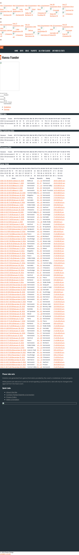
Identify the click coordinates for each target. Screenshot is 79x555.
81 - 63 (39, 292)
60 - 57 (39, 326)
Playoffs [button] (34, 51)
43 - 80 (39, 338)
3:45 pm (58, 244)
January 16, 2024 (12, 273)
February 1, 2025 (11, 205)
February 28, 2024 (13, 244)
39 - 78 (39, 340)
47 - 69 (39, 239)
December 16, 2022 (12, 357)
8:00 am (59, 181)
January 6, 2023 (12, 348)
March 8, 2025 (12, 181)
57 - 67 (39, 365)
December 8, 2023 (12, 299)
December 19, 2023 (13, 290)
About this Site (11, 392)
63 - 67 (39, 294)
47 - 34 (39, 181)
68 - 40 (39, 203)
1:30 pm (58, 229)
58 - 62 (39, 311)
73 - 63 (39, 285)
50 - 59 (39, 188)
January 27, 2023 (12, 331)
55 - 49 (39, 304)
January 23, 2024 (12, 268)
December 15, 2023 (12, 294)
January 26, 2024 (12, 265)
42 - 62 (39, 246)
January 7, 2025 (12, 219)
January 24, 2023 (12, 333)
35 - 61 (39, 328)
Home (16, 51)
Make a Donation (12, 400)
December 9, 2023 (12, 297)
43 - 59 (39, 345)
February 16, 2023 (12, 314)
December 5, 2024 (13, 241)
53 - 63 (39, 229)
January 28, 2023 (12, 328)
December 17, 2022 (12, 355)
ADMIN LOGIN (5, 554)
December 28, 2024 (13, 227)
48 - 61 (39, 343)
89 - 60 (39, 297)
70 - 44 (39, 287)
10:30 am (59, 186)
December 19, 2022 (13, 353)
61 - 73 (39, 309)
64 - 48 (39, 236)
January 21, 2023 (11, 336)
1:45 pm (58, 285)
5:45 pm (58, 203)
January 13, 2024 (12, 275)
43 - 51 (39, 280)
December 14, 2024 (13, 236)
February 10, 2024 (12, 253)
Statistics (7, 107)
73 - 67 (39, 302)
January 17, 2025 (12, 215)
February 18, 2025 (12, 195)
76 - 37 (39, 323)
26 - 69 (39, 198)
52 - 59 (39, 190)
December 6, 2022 (13, 365)
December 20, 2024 (13, 234)
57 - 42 (39, 210)
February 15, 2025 (12, 198)
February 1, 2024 (12, 261)
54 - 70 (39, 248)
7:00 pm (58, 304)
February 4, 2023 (12, 323)
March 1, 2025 (11, 190)
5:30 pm (58, 241)
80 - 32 (39, 207)
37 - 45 (39, 186)
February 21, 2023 (12, 309)
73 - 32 (39, 241)
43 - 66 (39, 275)
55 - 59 (39, 251)
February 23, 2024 (13, 246)
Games (6, 109)
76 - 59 (39, 321)
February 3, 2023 (12, 326)
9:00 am (59, 183)
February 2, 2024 (12, 258)
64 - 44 (39, 348)
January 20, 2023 (12, 338)
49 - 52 (39, 232)
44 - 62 (39, 256)
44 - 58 (39, 357)
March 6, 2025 (11, 186)
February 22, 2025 (12, 193)
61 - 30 (39, 227)
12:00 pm (58, 307)
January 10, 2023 (12, 345)
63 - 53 (39, 215)
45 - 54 (39, 217)
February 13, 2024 (12, 251)
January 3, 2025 (12, 224)
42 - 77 (39, 234)
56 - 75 (39, 253)
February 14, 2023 (12, 316)
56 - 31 (39, 331)
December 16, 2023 (12, 292)
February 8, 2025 (12, 200)
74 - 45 (39, 222)
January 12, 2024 (12, 278)
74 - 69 (39, 336)
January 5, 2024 (12, 282)
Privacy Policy (11, 397)
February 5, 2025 (12, 203)
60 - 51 (39, 350)
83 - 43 (39, 299)
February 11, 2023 (12, 319)
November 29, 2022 (13, 367)
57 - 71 (39, 219)
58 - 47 (39, 193)
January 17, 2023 (12, 340)
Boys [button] (21, 51)
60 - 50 (39, 200)
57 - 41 (39, 316)
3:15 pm (58, 200)
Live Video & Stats (58, 51)
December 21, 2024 (12, 232)
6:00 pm (59, 193)
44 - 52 (39, 195)
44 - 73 (39, 360)
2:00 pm (59, 190)
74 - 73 (39, 263)
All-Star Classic (44, 51)
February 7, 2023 (12, 321)
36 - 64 (39, 353)
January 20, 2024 (12, 270)
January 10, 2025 (12, 217)
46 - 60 (39, 205)
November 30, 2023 (12, 304)
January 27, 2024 (12, 263)
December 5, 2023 (13, 302)
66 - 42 (39, 261)
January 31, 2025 (12, 207)
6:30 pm (59, 227)
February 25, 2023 (12, 307)
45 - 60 (39, 258)
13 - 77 (39, 224)
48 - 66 (39, 290)
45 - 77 (39, 268)
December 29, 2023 (13, 285)
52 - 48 (39, 367)
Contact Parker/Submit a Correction (20, 395)
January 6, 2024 (12, 280)
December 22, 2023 (13, 287)
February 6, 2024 (12, 256)
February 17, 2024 (12, 248)
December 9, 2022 (13, 362)
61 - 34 (39, 278)
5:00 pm (58, 195)
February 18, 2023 (12, 311)
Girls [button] (27, 51)
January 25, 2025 (12, 210)
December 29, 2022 (13, 350)
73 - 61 (39, 362)
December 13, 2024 (13, 239)
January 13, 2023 (12, 343)
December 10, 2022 (12, 360)
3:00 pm (58, 253)
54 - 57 (39, 333)
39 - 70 (39, 270)
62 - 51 (39, 183)
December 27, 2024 (13, 229)
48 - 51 (39, 282)
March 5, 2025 (11, 188)
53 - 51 (39, 273)
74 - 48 (39, 314)
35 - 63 (39, 319)
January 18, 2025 (12, 212)
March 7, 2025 (12, 183)
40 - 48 (39, 244)
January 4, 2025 (11, 222)
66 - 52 (39, 265)
